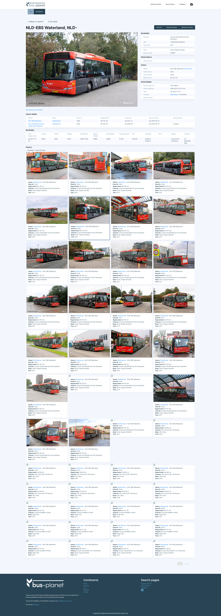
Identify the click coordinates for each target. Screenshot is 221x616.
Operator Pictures (187, 27)
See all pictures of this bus (34, 110)
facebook (36, 604)
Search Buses (170, 4)
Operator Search (156, 4)
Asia (84, 588)
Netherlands (188, 69)
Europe (85, 592)
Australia (86, 590)
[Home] (30, 11)
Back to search (36, 21)
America (86, 586)
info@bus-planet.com (65, 601)
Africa (85, 583)
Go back (53, 21)
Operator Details (171, 27)
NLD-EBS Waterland (34, 121)
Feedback (182, 4)
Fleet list (159, 27)
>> (187, 564)
